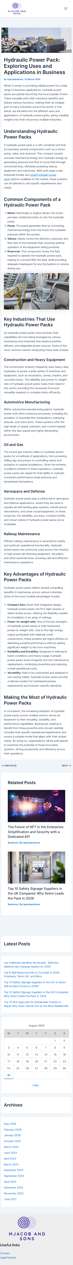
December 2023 (13, 1170)
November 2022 (14, 1193)
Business (13, 842)
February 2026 (12, 1129)
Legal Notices (8, 1257)
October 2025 (12, 1141)
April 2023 (10, 1181)
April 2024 (10, 1158)
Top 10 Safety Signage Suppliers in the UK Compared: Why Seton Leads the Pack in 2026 (36, 893)
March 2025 (11, 1147)
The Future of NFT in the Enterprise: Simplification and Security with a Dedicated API (36, 832)
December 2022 (13, 1187)
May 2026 (10, 1123)
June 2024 (10, 1152)
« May (35, 1085)
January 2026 (12, 1135)
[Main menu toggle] (65, 8)
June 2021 (10, 1199)
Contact (5, 1253)
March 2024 (11, 1164)
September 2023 (14, 1176)
